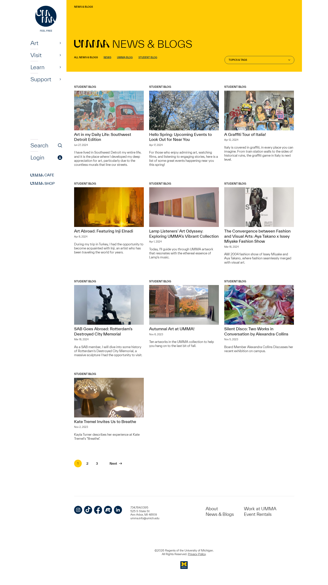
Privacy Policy (197, 554)
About (212, 508)
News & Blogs (83, 6)
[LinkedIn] (118, 510)
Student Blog (147, 57)
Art (34, 43)
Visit (36, 55)
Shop (42, 183)
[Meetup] (108, 510)
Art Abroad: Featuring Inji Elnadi (103, 231)
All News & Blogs (86, 57)
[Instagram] (78, 510)
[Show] (60, 43)
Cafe (42, 175)
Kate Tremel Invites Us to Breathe (105, 421)
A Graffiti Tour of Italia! (245, 134)
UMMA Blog (125, 57)
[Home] (46, 19)
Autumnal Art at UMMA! (172, 328)
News (107, 57)
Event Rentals (258, 514)
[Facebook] (98, 510)
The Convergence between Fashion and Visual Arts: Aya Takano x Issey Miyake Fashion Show (257, 236)
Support (40, 79)
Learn (37, 67)
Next (113, 463)
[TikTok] (88, 510)
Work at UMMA (260, 508)
